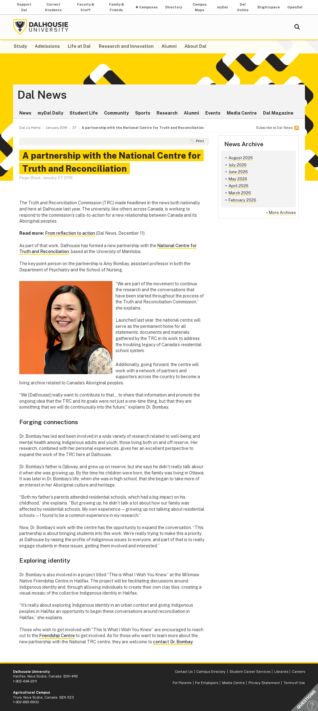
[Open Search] (297, 27)
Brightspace (268, 7)
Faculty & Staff (85, 7)
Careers (298, 671)
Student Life (84, 113)
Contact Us (184, 671)
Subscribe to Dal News (274, 127)
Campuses (148, 7)
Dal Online (242, 7)
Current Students (53, 7)
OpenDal (294, 7)
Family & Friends (116, 7)
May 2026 (238, 179)
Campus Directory (210, 671)
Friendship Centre (57, 635)
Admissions (47, 46)
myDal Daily (50, 113)
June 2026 (238, 172)
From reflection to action (70, 233)
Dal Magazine (278, 113)
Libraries (281, 671)
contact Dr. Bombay (173, 641)
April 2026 (238, 185)
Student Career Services (249, 671)
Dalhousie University (40, 27)
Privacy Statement (264, 683)
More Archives (282, 212)
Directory (173, 7)
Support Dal (24, 7)
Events (212, 113)
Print (200, 141)
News (25, 113)
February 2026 (242, 200)
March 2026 (240, 193)
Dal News (42, 95)
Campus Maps (200, 7)
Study (20, 46)
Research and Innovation (126, 46)
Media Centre (242, 113)
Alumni (169, 46)
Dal (222, 7)
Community (116, 113)
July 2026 (238, 165)
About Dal (195, 46)
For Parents (182, 683)
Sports (142, 113)
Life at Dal (79, 46)
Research (167, 113)
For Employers (206, 683)
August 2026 (241, 158)
